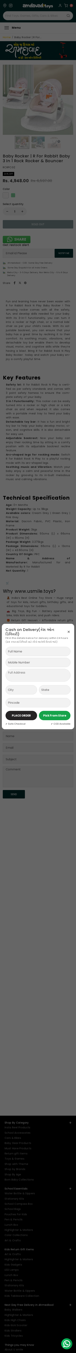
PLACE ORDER (21, 715)
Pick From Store (54, 715)
